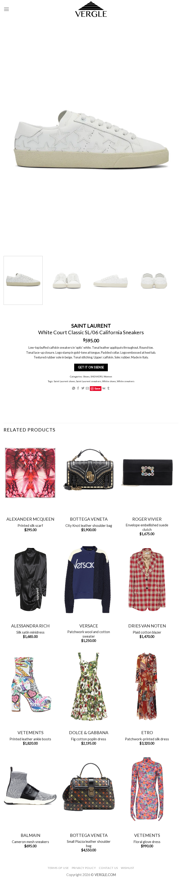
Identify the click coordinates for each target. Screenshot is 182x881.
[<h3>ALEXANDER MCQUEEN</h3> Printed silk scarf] (30, 472)
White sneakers (125, 381)
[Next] (166, 280)
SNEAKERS (97, 376)
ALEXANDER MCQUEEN (30, 519)
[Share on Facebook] (78, 388)
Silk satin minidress (30, 632)
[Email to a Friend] (87, 388)
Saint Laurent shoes (64, 381)
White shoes (109, 381)
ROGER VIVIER (147, 519)
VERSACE (88, 625)
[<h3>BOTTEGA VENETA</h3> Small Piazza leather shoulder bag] (88, 789)
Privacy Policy (84, 868)
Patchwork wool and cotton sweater (88, 634)
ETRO (147, 732)
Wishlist (127, 868)
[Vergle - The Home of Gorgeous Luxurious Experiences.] (91, 9)
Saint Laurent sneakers (88, 381)
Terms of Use (58, 868)
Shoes (86, 376)
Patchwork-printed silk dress (147, 739)
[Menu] (6, 9)
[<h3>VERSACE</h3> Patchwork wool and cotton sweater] (88, 579)
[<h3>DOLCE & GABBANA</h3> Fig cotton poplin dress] (88, 686)
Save (97, 388)
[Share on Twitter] (82, 388)
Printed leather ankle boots (30, 739)
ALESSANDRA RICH (30, 625)
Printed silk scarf (30, 526)
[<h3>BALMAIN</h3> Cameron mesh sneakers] (30, 789)
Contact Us (108, 868)
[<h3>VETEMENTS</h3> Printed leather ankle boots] (30, 686)
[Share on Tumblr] (108, 388)
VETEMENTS (30, 732)
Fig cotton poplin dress (88, 739)
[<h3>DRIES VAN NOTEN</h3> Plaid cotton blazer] (147, 579)
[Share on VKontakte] (103, 388)
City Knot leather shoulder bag (88, 526)
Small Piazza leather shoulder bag (89, 843)
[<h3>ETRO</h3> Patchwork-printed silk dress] (147, 686)
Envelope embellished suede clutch (147, 527)
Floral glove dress (147, 842)
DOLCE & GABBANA (88, 732)
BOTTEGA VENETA (89, 519)
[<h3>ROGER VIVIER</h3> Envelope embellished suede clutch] (147, 472)
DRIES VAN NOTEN (147, 625)
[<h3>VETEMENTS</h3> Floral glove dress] (147, 789)
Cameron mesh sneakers (30, 842)
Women (108, 376)
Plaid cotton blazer (147, 632)
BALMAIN (30, 835)
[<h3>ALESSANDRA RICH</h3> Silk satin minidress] (30, 579)
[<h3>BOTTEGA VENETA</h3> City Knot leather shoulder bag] (88, 472)
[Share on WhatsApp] (73, 388)
